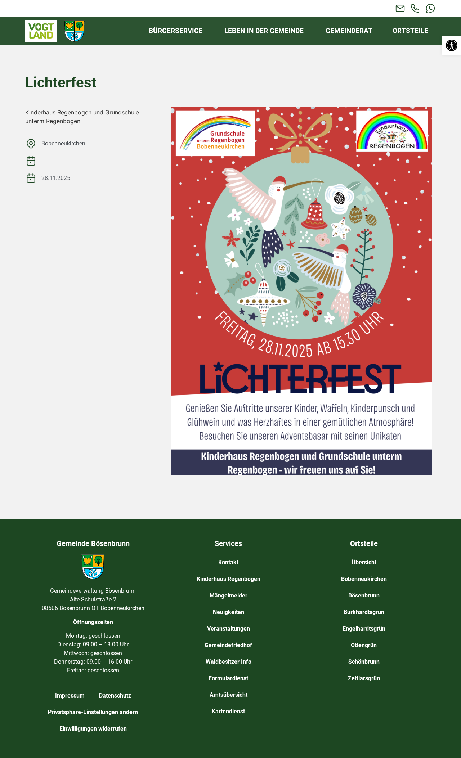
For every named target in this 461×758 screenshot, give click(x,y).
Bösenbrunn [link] (364, 595)
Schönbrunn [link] (364, 661)
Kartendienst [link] (228, 711)
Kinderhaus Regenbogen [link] (228, 579)
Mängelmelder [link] (228, 595)
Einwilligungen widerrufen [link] (93, 728)
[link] (451, 45)
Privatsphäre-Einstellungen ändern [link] (93, 712)
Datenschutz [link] (115, 695)
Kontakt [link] (228, 562)
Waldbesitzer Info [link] (228, 661)
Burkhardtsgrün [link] (364, 612)
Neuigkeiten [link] (228, 612)
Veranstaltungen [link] (228, 628)
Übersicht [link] (364, 562)
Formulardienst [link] (228, 678)
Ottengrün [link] (364, 645)
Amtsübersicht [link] (228, 694)
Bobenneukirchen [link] (63, 143)
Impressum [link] (70, 695)
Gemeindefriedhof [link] (228, 645)
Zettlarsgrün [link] (364, 678)
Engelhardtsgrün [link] (364, 628)
